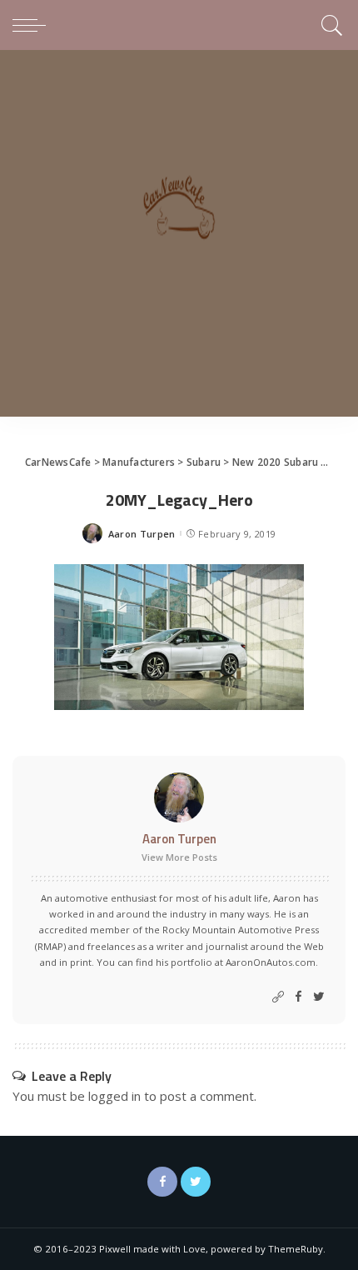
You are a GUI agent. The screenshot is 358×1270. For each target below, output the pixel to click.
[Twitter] (319, 997)
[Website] (278, 997)
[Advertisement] (179, 237)
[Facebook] (298, 997)
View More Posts (179, 857)
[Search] (329, 25)
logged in (114, 1096)
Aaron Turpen (142, 533)
